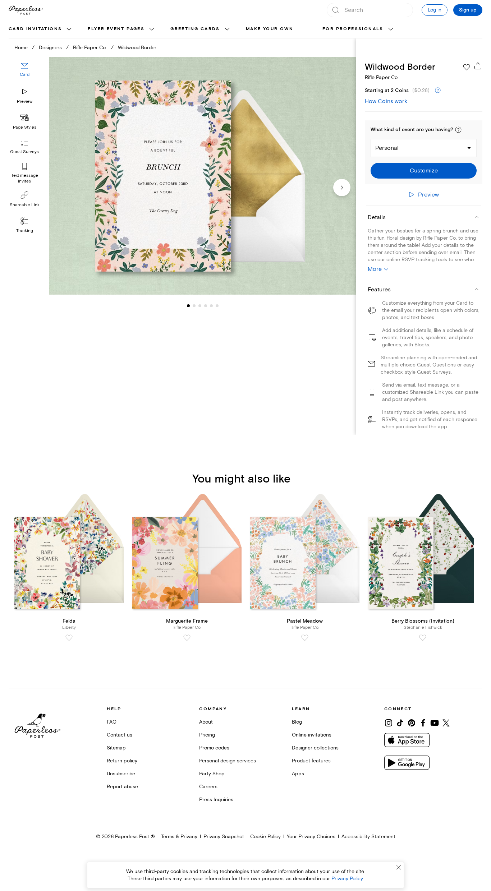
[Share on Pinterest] (411, 722)
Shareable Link (25, 205)
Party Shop (212, 774)
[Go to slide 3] (194, 305)
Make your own (269, 29)
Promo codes (214, 748)
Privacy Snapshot (223, 837)
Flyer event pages (116, 29)
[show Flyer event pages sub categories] (151, 29)
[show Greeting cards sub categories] (227, 29)
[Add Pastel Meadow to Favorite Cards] (304, 637)
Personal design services (227, 761)
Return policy (122, 761)
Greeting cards (195, 29)
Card (24, 74)
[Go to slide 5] (205, 305)
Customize (424, 170)
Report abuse (122, 787)
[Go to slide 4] (199, 305)
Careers (208, 787)
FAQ (111, 722)
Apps (298, 774)
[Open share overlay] (478, 65)
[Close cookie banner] (398, 867)
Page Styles (24, 127)
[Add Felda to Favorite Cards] (69, 637)
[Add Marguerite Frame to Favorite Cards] (187, 637)
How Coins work (386, 101)
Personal (387, 148)
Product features (311, 761)
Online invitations (311, 735)
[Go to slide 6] (211, 305)
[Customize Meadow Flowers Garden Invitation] (202, 175)
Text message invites (24, 178)
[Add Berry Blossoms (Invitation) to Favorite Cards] (422, 637)
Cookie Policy (265, 837)
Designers (50, 48)
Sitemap (116, 748)
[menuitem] (41, 29)
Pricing (207, 735)
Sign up (468, 10)
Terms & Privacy (179, 837)
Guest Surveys (24, 151)
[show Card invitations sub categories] (69, 29)
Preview (24, 101)
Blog (297, 722)
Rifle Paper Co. (90, 48)
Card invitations (35, 29)
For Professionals (353, 29)
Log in (434, 10)
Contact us (119, 735)
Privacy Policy (347, 879)
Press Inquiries (216, 800)
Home (21, 48)
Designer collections (315, 748)
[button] (458, 129)
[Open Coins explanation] (438, 90)
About (206, 722)
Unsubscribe (121, 774)
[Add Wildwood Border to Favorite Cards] (466, 67)
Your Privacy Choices (311, 837)
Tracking (24, 231)
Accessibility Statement (368, 837)
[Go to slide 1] (188, 305)
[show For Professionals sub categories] (390, 29)
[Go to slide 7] (217, 305)
